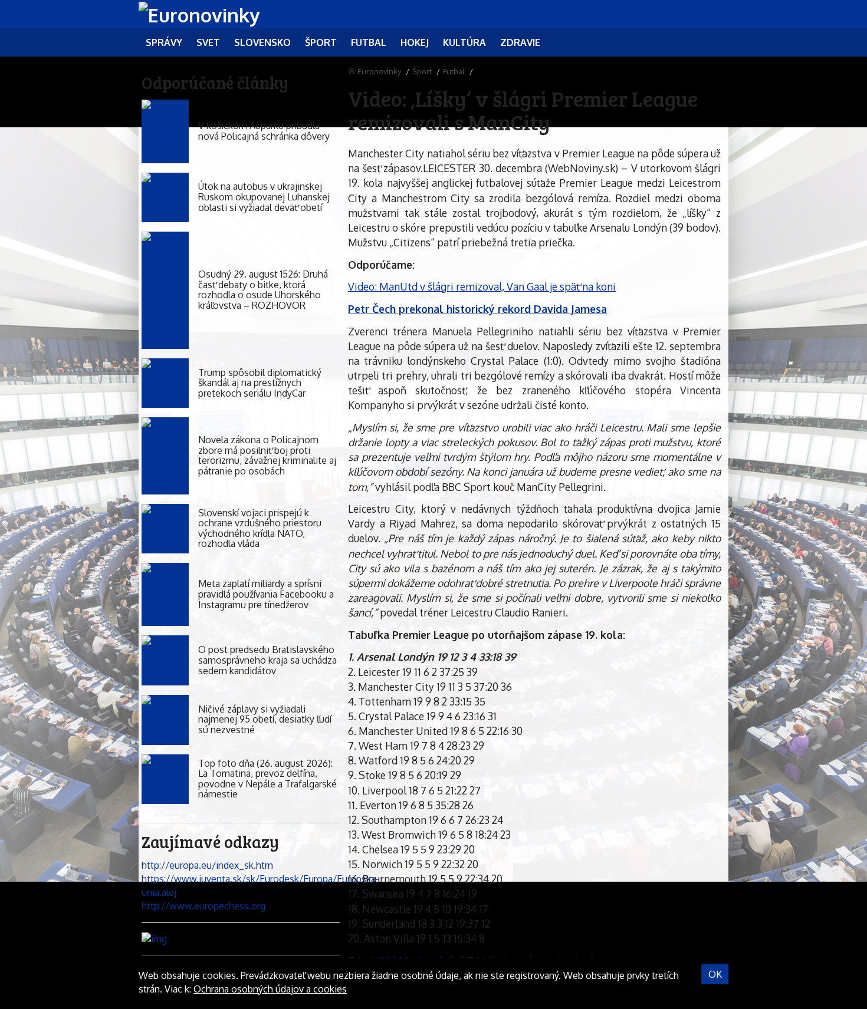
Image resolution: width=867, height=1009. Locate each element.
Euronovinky (379, 71)
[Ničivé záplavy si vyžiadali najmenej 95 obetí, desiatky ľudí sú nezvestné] (165, 720)
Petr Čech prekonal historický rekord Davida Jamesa (477, 308)
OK (715, 974)
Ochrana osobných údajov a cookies (270, 989)
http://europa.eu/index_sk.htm (207, 865)
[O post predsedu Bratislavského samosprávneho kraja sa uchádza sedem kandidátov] (165, 660)
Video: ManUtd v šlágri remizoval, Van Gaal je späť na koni (482, 286)
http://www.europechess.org (203, 906)
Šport (422, 71)
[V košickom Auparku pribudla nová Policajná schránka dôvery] (165, 131)
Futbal (454, 71)
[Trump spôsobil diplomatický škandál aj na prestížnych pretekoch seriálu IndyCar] (165, 383)
